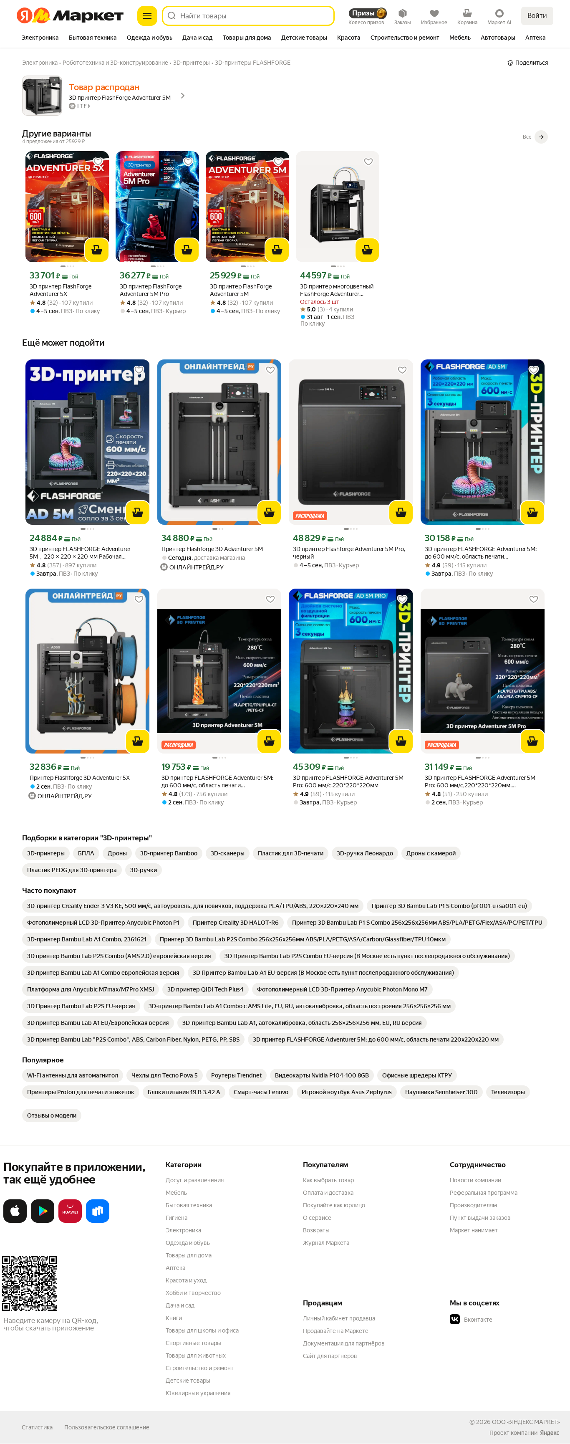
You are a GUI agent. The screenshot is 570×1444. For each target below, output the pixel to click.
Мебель (176, 1192)
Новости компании (475, 1180)
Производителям (473, 1205)
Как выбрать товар (328, 1180)
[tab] (40, 38)
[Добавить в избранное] (98, 162)
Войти (537, 16)
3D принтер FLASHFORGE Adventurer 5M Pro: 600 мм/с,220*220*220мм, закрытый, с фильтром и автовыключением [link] (480, 781)
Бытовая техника (189, 1205)
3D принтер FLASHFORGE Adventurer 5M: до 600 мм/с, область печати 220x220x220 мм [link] (481, 553)
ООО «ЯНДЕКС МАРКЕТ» (526, 1422)
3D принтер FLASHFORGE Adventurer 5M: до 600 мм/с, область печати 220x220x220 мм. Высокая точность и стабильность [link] (217, 781)
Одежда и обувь (188, 1242)
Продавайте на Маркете (335, 1331)
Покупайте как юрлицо (334, 1205)
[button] (508, 1319)
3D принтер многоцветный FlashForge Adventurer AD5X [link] (336, 290)
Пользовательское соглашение (106, 1427)
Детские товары (188, 1380)
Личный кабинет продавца (339, 1318)
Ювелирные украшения (198, 1393)
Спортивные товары (193, 1343)
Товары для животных (196, 1355)
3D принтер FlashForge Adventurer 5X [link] (60, 290)
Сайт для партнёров (330, 1356)
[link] (46, 853)
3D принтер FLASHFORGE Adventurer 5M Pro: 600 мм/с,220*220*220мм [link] (348, 781)
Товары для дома (189, 1255)
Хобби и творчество (193, 1293)
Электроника (183, 1230)
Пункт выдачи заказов (480, 1217)
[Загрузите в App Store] (15, 1221)
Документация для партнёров (344, 1343)
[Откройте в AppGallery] (70, 1221)
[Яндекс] (549, 1432)
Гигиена (176, 1217)
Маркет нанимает (474, 1230)
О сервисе (317, 1217)
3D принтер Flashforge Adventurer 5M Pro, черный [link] (349, 553)
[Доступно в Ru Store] (97, 1221)
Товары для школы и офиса (202, 1330)
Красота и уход (186, 1280)
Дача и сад (180, 1305)
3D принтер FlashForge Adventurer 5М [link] (241, 290)
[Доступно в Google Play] (42, 1221)
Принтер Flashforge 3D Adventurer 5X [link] (80, 777)
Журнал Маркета (326, 1242)
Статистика (37, 1427)
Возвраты (316, 1230)
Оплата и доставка (328, 1192)
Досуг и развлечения (195, 1180)
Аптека (175, 1267)
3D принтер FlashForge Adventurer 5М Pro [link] (151, 290)
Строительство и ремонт (200, 1368)
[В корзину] (96, 250)
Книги (174, 1318)
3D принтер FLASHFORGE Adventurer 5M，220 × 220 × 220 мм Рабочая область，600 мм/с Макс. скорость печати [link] (80, 553)
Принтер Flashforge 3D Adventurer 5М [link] (212, 549)
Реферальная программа (483, 1192)
